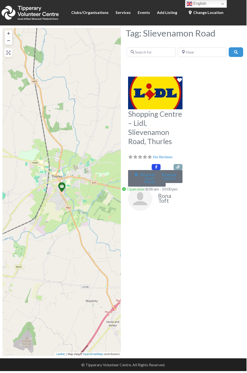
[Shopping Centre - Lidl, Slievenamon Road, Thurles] (62, 187)
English (199, 3)
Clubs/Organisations (90, 12)
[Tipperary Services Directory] (30, 12)
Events (144, 12)
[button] (151, 189)
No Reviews (163, 156)
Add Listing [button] (167, 12)
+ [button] (8, 33)
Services (123, 12)
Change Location (208, 12)
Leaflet (60, 354)
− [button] (8, 40)
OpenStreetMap (93, 354)
